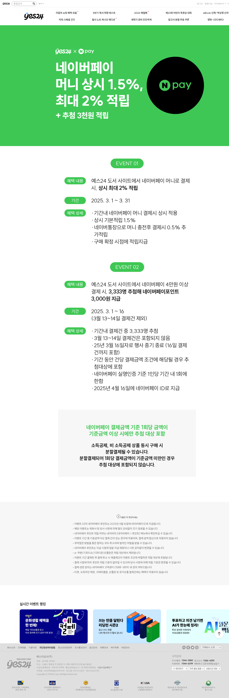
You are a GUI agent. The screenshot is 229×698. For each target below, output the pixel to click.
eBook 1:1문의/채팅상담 (206, 663)
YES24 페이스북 (188, 647)
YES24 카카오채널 (184, 647)
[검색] (33, 3)
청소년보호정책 (65, 647)
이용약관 (32, 647)
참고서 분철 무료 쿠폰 (178, 19)
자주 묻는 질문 (196, 669)
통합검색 (18, 3)
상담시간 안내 (213, 669)
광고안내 (93, 647)
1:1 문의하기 (180, 669)
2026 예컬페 (141, 12)
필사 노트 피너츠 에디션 (104, 19)
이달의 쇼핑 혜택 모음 (66, 12)
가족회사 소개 (211, 647)
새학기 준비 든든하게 (141, 19)
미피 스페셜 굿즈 (67, 19)
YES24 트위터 (192, 647)
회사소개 (11, 647)
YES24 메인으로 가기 (34, 16)
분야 (40, 4)
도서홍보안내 (80, 647)
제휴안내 (104, 647)
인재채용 (22, 647)
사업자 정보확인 (103, 667)
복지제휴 (115, 647)
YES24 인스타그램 (197, 647)
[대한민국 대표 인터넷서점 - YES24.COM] (6, 3)
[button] (19, 626)
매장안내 (125, 647)
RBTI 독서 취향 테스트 (104, 12)
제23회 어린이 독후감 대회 (179, 12)
